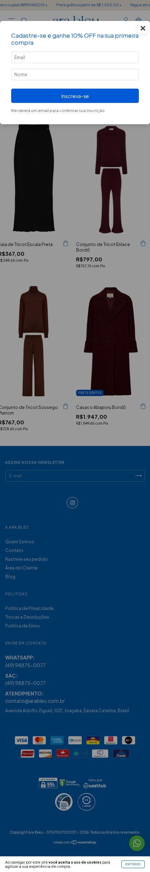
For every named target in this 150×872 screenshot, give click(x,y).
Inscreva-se (75, 96)
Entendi (133, 864)
